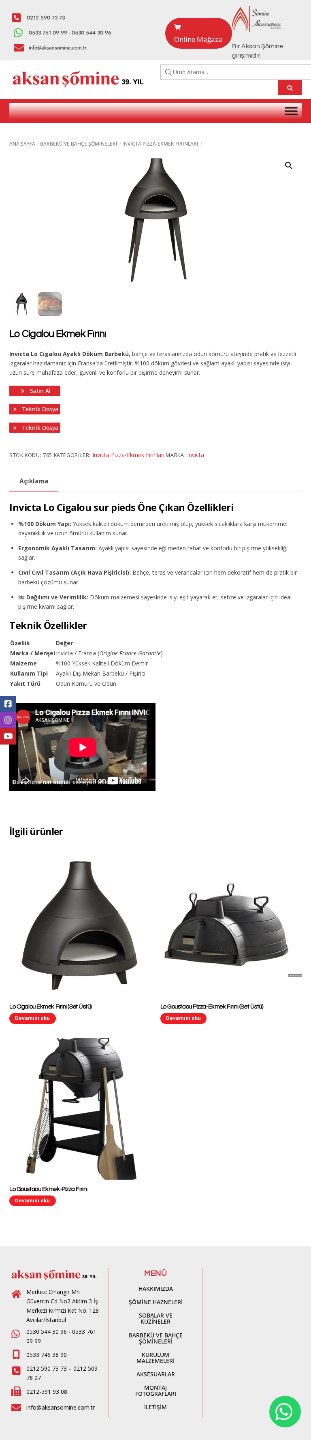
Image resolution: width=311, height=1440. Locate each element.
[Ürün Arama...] (290, 87)
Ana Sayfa (22, 143)
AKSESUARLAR (155, 1374)
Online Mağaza (198, 39)
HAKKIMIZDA (155, 1288)
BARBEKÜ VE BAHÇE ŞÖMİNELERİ (78, 143)
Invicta (195, 455)
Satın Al (39, 391)
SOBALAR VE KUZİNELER (156, 1318)
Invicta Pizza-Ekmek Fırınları (160, 143)
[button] (288, 165)
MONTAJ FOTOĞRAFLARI (155, 1390)
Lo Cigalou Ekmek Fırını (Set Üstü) (50, 1007)
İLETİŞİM (155, 1407)
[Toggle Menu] (291, 111)
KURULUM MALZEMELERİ (155, 1358)
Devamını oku (32, 1018)
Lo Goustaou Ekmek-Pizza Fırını (48, 1189)
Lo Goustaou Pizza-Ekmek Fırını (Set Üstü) (212, 1007)
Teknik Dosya (39, 409)
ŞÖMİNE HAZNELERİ (156, 1302)
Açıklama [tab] (34, 481)
